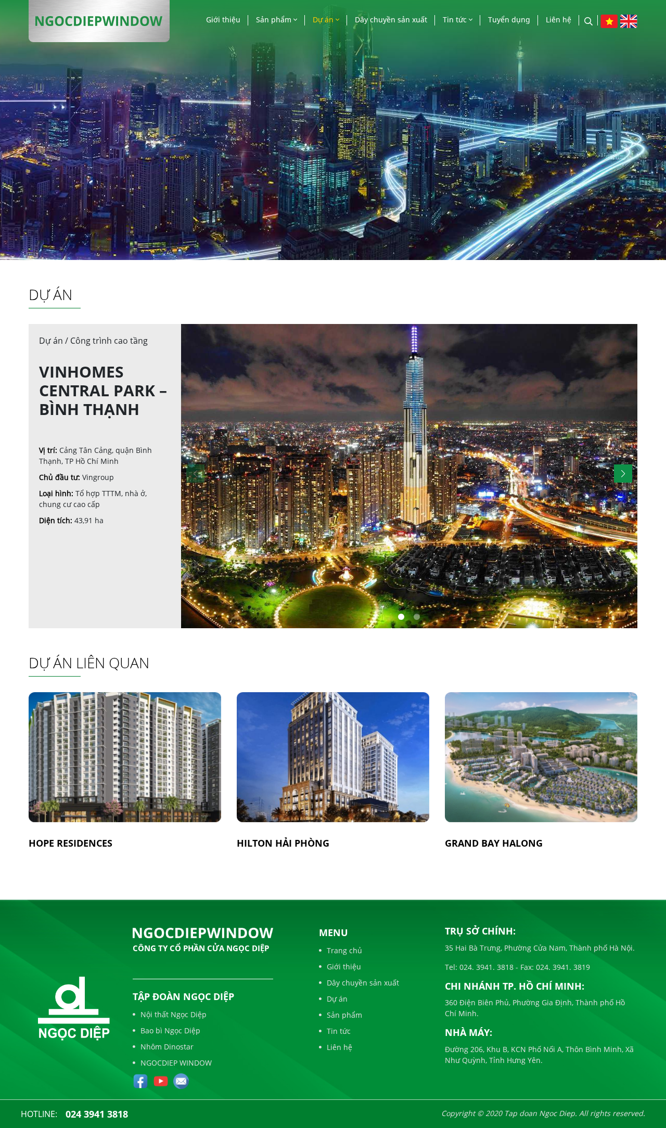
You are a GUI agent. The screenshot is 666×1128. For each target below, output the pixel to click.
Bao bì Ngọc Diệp (170, 1030)
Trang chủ (344, 950)
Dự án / (54, 340)
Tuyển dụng (509, 19)
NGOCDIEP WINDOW (176, 1063)
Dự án (324, 19)
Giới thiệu (223, 19)
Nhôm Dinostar (167, 1047)
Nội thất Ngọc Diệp (173, 1014)
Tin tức (456, 19)
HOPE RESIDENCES (70, 843)
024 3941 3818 (97, 1114)
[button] (623, 473)
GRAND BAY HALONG (494, 843)
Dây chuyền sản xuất (391, 19)
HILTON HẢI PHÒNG (283, 843)
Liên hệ (558, 19)
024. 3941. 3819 (562, 967)
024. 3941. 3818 (485, 967)
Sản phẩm (274, 19)
